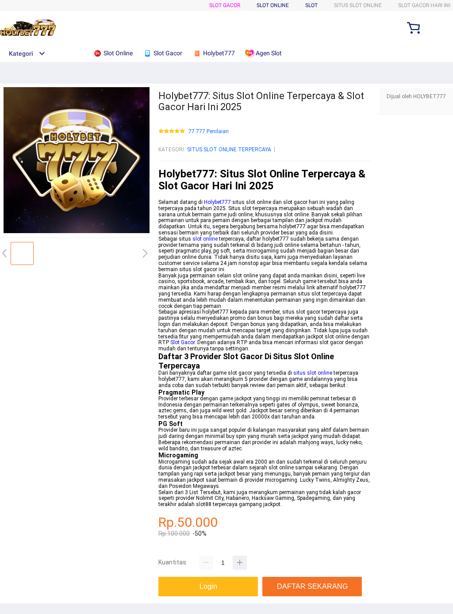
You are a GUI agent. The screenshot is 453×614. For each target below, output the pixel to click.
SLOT (311, 5)
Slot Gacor (182, 342)
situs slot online (312, 373)
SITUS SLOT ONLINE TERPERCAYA (229, 149)
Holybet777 (217, 202)
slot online (205, 239)
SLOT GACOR (224, 5)
